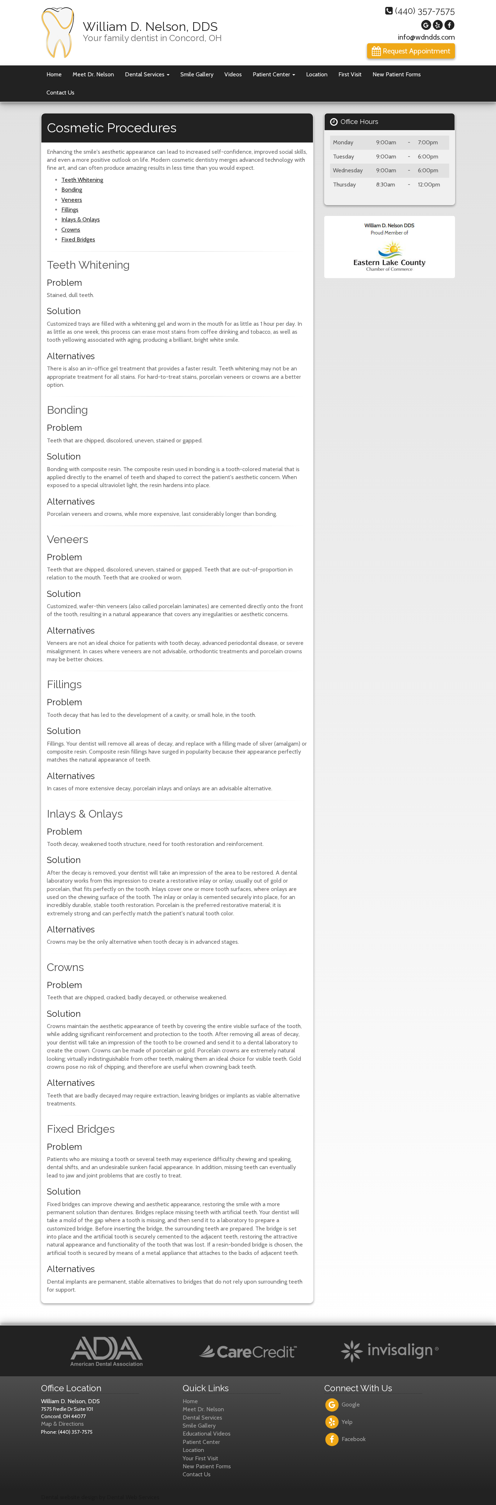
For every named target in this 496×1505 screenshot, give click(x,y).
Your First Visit (200, 1458)
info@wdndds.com (426, 37)
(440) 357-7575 (424, 10)
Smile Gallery (197, 74)
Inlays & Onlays (80, 219)
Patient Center (272, 74)
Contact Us (60, 92)
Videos (233, 74)
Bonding (71, 189)
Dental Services (145, 74)
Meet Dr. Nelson (93, 74)
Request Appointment (415, 51)
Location (317, 74)
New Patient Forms (397, 74)
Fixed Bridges (78, 239)
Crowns (70, 229)
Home (54, 74)
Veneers (71, 199)
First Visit (350, 74)
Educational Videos (207, 1433)
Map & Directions (62, 1423)
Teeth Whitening (82, 179)
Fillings (69, 209)
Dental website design (69, 1497)
